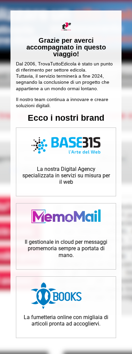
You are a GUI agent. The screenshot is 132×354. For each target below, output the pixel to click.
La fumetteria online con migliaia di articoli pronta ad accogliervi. (66, 320)
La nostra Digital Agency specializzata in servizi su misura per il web (66, 175)
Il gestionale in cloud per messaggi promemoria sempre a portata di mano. (66, 248)
